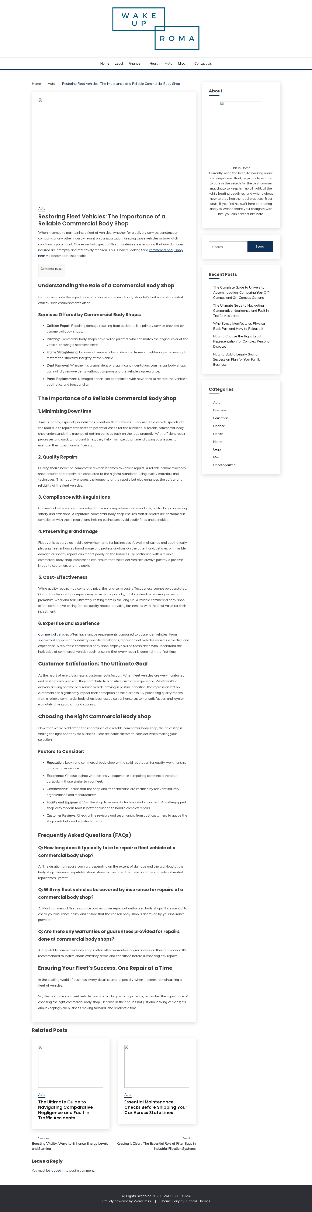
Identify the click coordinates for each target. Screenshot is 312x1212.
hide (59, 268)
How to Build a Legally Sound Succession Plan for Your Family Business (237, 359)
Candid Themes (198, 1201)
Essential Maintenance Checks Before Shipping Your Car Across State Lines (155, 1107)
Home (104, 63)
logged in (58, 1170)
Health (154, 63)
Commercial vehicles (53, 634)
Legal (119, 63)
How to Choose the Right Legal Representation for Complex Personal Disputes (241, 341)
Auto (168, 63)
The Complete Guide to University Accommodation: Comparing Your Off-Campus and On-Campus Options (241, 292)
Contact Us (203, 63)
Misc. (182, 63)
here (259, 214)
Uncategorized (224, 465)
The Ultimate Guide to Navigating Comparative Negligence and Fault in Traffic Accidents (65, 1110)
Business (220, 410)
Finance (134, 63)
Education (220, 418)
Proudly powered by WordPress (127, 1201)
